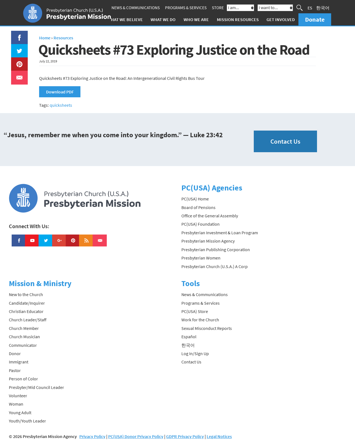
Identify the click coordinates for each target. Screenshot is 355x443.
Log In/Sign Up (195, 353)
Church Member (24, 328)
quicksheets (61, 105)
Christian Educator (26, 311)
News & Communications (135, 7)
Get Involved (281, 19)
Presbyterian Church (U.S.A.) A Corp (214, 266)
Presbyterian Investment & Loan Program (219, 232)
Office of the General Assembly (209, 215)
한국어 (322, 8)
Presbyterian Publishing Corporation (215, 249)
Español (188, 336)
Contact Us (285, 141)
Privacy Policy (92, 436)
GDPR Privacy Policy (185, 436)
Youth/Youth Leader (27, 421)
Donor (15, 353)
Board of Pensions (198, 207)
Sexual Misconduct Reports (206, 328)
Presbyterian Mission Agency (208, 241)
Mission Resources (238, 19)
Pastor (15, 370)
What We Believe (125, 19)
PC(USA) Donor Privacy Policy (135, 436)
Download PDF (60, 92)
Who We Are (196, 19)
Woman (16, 404)
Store (218, 7)
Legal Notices (219, 436)
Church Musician (24, 336)
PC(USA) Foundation (200, 224)
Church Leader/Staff (27, 319)
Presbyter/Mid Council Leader (36, 387)
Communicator (23, 345)
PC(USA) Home (195, 199)
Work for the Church (200, 319)
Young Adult (20, 412)
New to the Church (26, 294)
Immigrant (18, 362)
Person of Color (23, 378)
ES (310, 8)
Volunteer (18, 395)
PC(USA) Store (194, 311)
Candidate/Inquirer (27, 303)
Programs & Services (186, 7)
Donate (314, 19)
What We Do (163, 19)
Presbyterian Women (200, 258)
